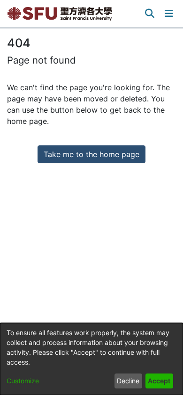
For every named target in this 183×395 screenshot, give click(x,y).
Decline (128, 381)
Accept (159, 381)
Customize (23, 381)
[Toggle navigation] (169, 13)
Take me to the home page (91, 154)
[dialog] (91, 359)
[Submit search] (150, 13)
